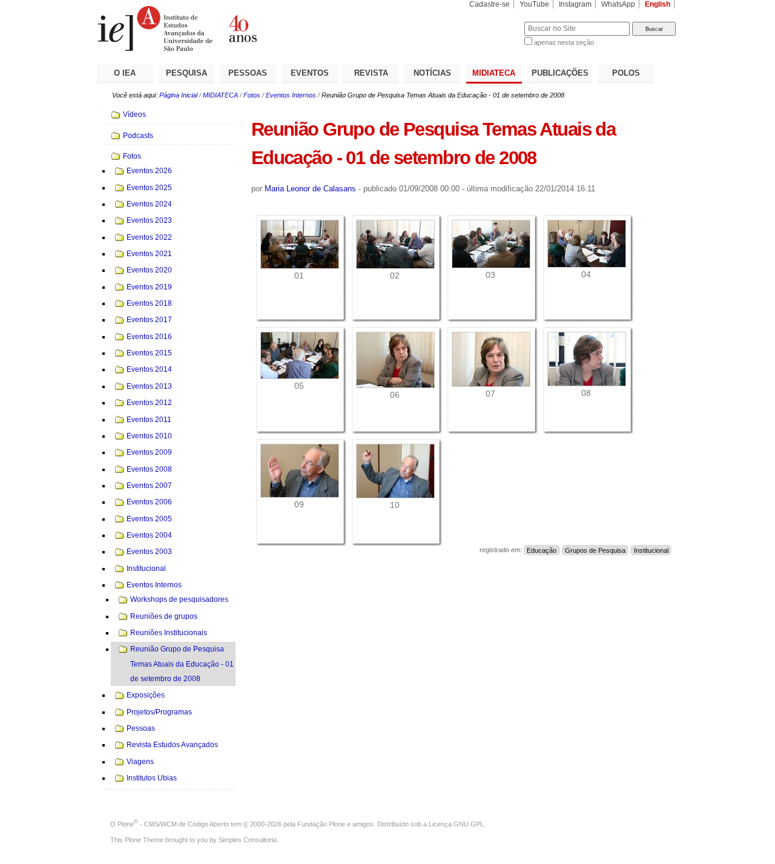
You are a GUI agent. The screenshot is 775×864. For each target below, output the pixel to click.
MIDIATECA (493, 72)
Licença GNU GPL (456, 824)
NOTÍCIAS (432, 72)
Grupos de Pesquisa (595, 549)
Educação (541, 549)
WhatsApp (618, 4)
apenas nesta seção (564, 42)
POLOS (626, 72)
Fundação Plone (321, 824)
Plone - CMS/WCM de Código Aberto (173, 824)
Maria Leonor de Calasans (310, 188)
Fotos (251, 95)
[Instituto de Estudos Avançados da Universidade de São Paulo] (242, 28)
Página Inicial (178, 95)
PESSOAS (247, 72)
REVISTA (371, 72)
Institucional (651, 549)
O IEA (125, 72)
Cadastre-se (489, 4)
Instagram (575, 4)
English (657, 4)
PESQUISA (186, 72)
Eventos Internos (291, 95)
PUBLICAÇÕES (560, 72)
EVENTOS (310, 72)
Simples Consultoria (248, 839)
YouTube (534, 4)
